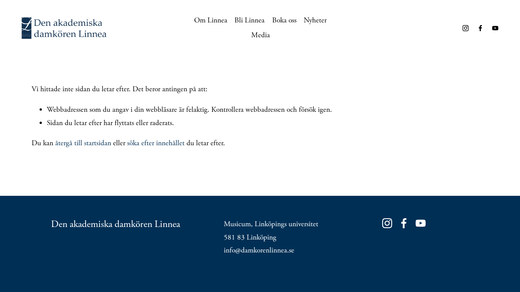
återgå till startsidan (83, 143)
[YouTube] (495, 28)
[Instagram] (465, 28)
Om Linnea (210, 20)
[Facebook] (480, 28)
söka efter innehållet (156, 143)
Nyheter (315, 20)
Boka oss (284, 20)
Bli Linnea (249, 20)
